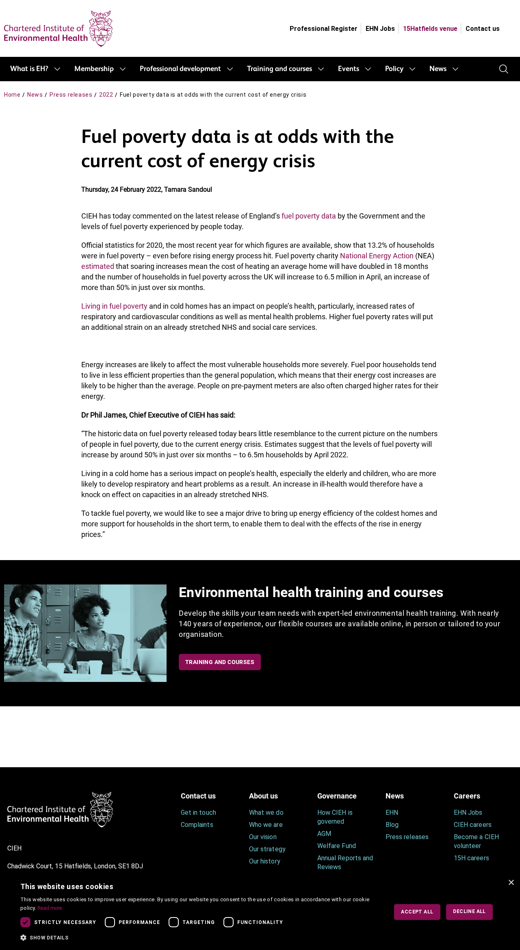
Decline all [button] (469, 911)
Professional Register (324, 28)
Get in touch (198, 812)
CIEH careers (473, 825)
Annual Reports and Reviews (345, 862)
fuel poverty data (309, 216)
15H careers (471, 858)
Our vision (263, 837)
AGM (324, 833)
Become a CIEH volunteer (476, 841)
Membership (94, 69)
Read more (49, 908)
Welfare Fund (336, 846)
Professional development (180, 69)
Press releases (71, 94)
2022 (106, 94)
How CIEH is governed (335, 817)
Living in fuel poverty (114, 306)
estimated (97, 266)
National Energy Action (377, 255)
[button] (198, 938)
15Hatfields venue (430, 28)
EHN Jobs (380, 28)
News (437, 69)
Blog (392, 825)
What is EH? (29, 69)
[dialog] (260, 912)
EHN (392, 812)
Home (12, 94)
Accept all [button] (417, 912)
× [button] (511, 883)
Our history (264, 861)
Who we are (266, 825)
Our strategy (267, 849)
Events (348, 69)
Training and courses (279, 69)
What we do (266, 812)
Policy (394, 69)
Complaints (197, 825)
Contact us (483, 28)
